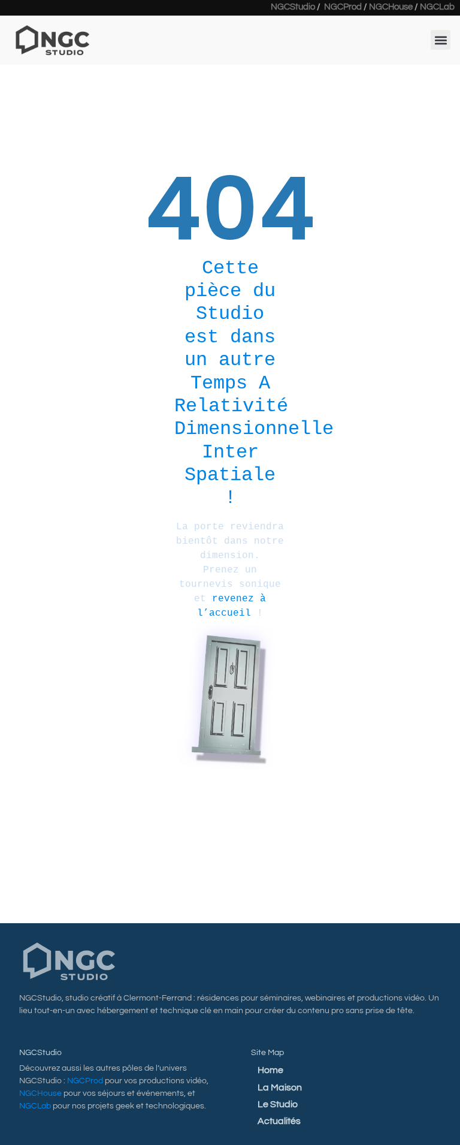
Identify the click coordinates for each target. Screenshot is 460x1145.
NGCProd (343, 6)
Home (270, 1070)
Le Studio (278, 1104)
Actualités (279, 1121)
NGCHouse (391, 6)
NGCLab (437, 6)
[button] (440, 40)
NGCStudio (293, 6)
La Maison (280, 1087)
